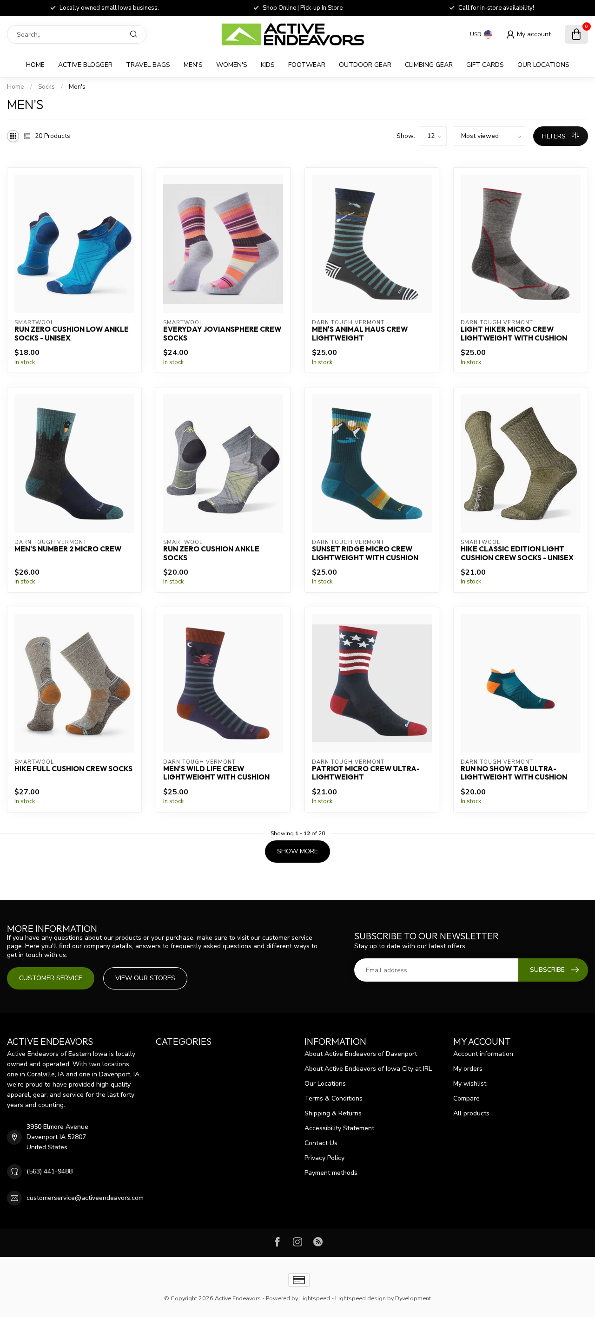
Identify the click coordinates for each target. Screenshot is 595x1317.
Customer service (50, 978)
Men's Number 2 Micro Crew (67, 549)
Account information (483, 1053)
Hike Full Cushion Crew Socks (73, 769)
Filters (555, 136)
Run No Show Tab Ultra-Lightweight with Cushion (514, 773)
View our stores (145, 978)
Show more (297, 851)
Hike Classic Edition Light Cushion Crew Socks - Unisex (517, 553)
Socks (46, 87)
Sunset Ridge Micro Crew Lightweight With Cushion (365, 553)
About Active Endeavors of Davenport (360, 1053)
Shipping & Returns (333, 1113)
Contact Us (320, 1143)
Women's (231, 64)
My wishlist (469, 1083)
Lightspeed (314, 1298)
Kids (268, 64)
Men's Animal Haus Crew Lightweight (360, 333)
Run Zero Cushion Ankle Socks (211, 553)
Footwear (306, 64)
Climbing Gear (429, 64)
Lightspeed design (360, 1298)
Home (35, 64)
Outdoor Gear (365, 64)
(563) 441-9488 (49, 1171)
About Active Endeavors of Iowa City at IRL (368, 1068)
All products (471, 1113)
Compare (466, 1098)
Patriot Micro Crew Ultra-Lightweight (366, 773)
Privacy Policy (324, 1157)
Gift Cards (485, 64)
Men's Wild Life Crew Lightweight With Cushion (216, 773)
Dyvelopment (413, 1298)
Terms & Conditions (333, 1098)
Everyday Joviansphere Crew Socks (222, 333)
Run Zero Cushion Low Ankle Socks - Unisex (71, 333)
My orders (468, 1068)
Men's (193, 64)
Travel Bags (148, 64)
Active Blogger (85, 64)
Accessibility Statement (339, 1128)
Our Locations (543, 64)
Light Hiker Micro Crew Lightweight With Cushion (514, 333)
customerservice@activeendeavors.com (85, 1197)
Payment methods (330, 1172)
